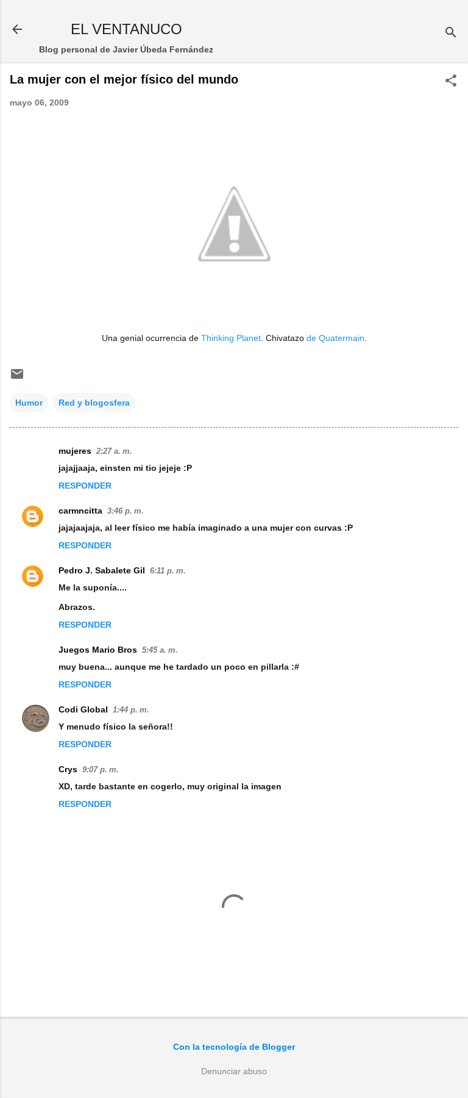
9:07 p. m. (100, 769)
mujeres (74, 451)
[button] (451, 81)
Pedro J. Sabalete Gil (101, 570)
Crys (67, 769)
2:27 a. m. (114, 451)
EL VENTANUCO (126, 29)
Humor (29, 402)
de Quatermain (335, 338)
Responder (85, 485)
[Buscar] (451, 33)
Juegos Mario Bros (97, 650)
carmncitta (80, 510)
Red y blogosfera (94, 402)
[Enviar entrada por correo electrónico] (17, 378)
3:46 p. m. (125, 510)
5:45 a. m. (160, 650)
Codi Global (83, 709)
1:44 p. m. (131, 709)
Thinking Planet (231, 338)
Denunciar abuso (234, 1071)
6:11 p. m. (168, 570)
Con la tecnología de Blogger (234, 1047)
